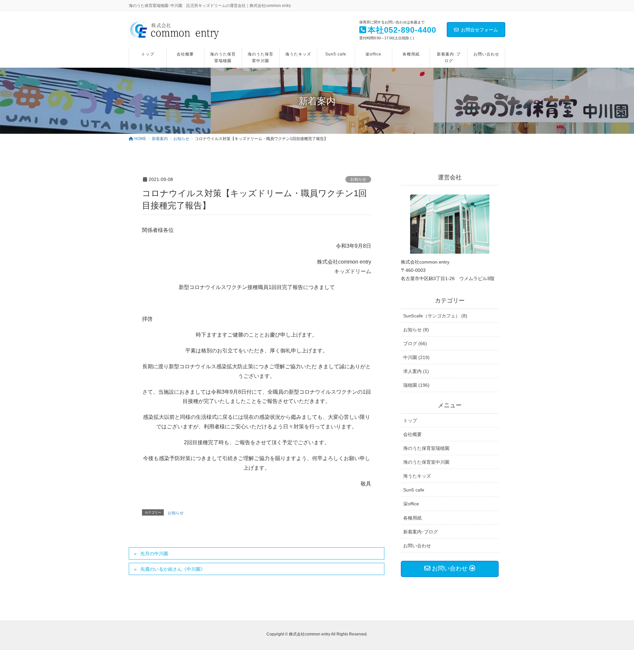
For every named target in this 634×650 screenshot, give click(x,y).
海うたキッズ (417, 476)
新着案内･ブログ (420, 531)
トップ (410, 420)
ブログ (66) (415, 343)
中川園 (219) (416, 357)
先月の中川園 (154, 553)
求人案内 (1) (416, 371)
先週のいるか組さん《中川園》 (172, 569)
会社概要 (412, 434)
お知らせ (358, 179)
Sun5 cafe (413, 489)
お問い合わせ (417, 545)
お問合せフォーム (479, 29)
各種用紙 (412, 518)
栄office (411, 503)
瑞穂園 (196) (416, 385)
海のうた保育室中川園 (426, 462)
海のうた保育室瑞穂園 (426, 448)
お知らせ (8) (416, 329)
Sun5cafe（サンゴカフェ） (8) (435, 315)
